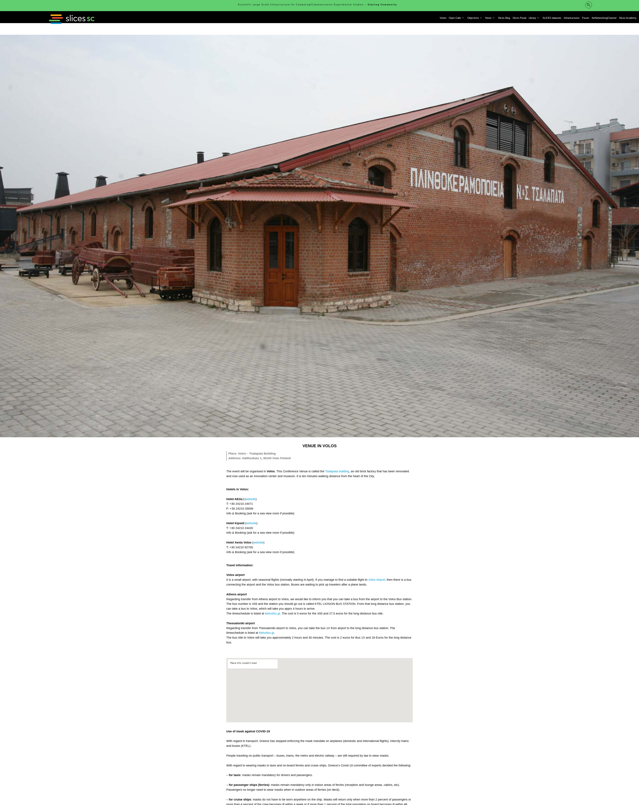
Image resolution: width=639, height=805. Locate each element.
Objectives (473, 17)
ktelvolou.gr (272, 613)
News (488, 17)
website (250, 499)
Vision (443, 17)
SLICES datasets (551, 17)
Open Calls (455, 17)
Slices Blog (504, 17)
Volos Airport (376, 579)
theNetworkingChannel (604, 17)
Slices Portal (519, 17)
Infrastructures (572, 17)
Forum (585, 17)
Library (532, 17)
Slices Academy (628, 17)
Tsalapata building (337, 471)
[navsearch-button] (588, 5)
